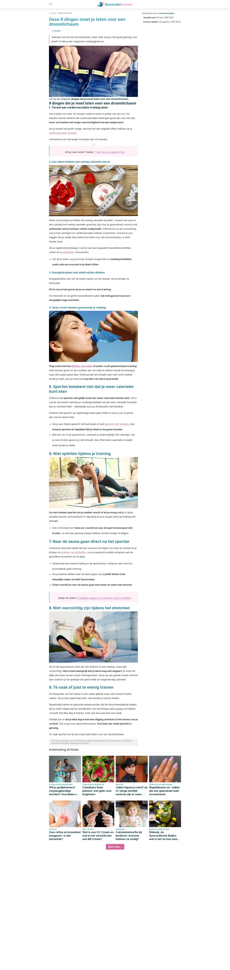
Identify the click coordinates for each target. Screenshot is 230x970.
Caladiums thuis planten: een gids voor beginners (97, 791)
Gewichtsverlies (65, 13)
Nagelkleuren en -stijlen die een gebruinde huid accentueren (164, 791)
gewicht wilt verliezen (117, 424)
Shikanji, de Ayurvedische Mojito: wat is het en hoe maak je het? (164, 836)
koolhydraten (67, 252)
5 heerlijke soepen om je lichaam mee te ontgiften (104, 598)
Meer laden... (115, 846)
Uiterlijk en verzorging (60, 785)
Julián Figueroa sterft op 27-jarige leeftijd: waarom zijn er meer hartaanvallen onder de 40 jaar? (132, 791)
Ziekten (119, 785)
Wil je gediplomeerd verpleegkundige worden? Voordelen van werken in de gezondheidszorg (64, 791)
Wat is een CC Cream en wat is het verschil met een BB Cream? (98, 836)
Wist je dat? (88, 829)
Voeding (52, 13)
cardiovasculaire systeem (63, 133)
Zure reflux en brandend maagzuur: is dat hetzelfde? (65, 836)
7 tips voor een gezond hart (109, 152)
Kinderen (120, 829)
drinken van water (82, 366)
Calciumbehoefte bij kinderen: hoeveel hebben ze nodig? (129, 836)
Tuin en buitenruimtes (93, 785)
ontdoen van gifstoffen (73, 552)
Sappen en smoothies (159, 829)
